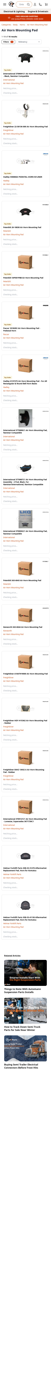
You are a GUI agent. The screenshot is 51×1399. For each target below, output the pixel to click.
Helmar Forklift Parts (12, 874)
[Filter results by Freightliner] (43, 104)
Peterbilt (7, 231)
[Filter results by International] (43, 51)
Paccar (6, 334)
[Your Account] (35, 4)
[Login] (35, 4)
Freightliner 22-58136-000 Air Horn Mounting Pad (25, 126)
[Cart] (46, 4)
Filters (7, 42)
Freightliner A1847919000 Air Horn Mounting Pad (25, 673)
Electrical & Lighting (14, 11)
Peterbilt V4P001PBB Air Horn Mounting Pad (23, 277)
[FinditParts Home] (12, 4)
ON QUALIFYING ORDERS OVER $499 (27, 19)
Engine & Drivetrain (38, 11)
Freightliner (8, 130)
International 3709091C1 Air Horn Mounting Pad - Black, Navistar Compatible (25, 74)
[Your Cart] (46, 4)
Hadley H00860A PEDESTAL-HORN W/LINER (22, 177)
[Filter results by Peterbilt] (43, 205)
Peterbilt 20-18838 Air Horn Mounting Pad (22, 227)
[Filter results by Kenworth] (43, 608)
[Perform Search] (28, 4)
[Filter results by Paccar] (43, 305)
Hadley (6, 180)
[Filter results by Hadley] (43, 154)
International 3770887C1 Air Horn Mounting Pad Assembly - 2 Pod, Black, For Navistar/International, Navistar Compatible (25, 482)
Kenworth (7, 630)
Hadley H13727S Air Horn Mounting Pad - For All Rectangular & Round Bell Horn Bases (25, 382)
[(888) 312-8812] (40, 4)
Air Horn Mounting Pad (13, 83)
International (9, 80)
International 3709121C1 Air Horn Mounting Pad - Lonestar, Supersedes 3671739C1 (25, 820)
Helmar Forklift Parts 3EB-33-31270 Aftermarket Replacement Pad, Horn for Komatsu (25, 869)
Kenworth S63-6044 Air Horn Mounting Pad (22, 627)
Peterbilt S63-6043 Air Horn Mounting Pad (22, 580)
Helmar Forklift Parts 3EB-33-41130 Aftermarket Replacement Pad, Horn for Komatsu (25, 918)
